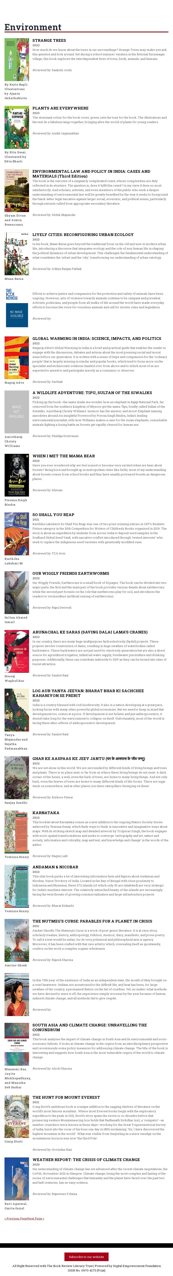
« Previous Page (16, 1218)
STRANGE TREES (49, 40)
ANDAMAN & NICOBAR (55, 866)
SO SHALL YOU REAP (53, 514)
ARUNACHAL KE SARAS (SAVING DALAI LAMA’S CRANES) (90, 632)
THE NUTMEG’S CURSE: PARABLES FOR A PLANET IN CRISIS (92, 921)
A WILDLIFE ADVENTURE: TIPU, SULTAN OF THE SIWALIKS (92, 392)
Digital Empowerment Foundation (137, 1266)
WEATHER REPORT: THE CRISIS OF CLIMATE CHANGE (86, 1159)
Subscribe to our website (86, 1257)
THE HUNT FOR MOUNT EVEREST (66, 1097)
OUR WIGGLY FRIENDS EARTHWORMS (70, 573)
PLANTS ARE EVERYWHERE (60, 108)
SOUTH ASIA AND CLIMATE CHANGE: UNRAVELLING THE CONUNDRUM (89, 1027)
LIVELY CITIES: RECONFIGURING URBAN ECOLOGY (83, 234)
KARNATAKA (45, 812)
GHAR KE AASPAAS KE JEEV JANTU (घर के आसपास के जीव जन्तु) (88, 758)
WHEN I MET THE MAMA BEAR (63, 455)
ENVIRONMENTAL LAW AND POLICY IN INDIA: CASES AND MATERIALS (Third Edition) (91, 174)
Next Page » (35, 1218)
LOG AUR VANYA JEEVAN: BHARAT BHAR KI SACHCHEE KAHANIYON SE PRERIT (88, 693)
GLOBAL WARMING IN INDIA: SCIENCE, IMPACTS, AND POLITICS (96, 338)
